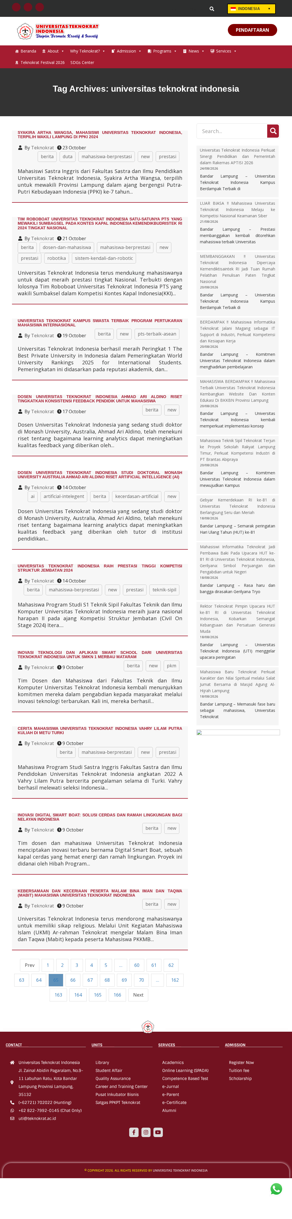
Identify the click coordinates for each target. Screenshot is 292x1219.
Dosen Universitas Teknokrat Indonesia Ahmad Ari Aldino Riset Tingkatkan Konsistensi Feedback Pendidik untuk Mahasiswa (100, 398)
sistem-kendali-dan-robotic (104, 258)
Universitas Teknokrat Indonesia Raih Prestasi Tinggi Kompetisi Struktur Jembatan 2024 (100, 568)
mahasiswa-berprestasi (107, 156)
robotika (56, 258)
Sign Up (197, 9)
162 (175, 980)
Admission (126, 51)
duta (67, 156)
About (53, 51)
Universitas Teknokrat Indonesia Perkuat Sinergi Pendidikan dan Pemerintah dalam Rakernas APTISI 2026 (237, 156)
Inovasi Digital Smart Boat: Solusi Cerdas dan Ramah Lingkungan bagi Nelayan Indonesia (100, 817)
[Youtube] (158, 1132)
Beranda (28, 51)
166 (117, 995)
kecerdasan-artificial (136, 496)
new (145, 156)
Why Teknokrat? (85, 51)
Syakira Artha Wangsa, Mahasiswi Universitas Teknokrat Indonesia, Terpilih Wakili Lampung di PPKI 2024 (100, 134)
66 (73, 980)
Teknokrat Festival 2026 (43, 62)
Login (174, 9)
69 (124, 980)
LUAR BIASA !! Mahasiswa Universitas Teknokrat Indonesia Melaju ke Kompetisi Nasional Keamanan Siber (237, 209)
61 (154, 965)
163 (58, 995)
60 (136, 965)
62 (171, 965)
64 (38, 980)
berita (47, 156)
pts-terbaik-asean (157, 334)
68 (107, 980)
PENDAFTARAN (252, 30)
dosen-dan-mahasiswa (67, 247)
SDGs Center (82, 62)
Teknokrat (42, 147)
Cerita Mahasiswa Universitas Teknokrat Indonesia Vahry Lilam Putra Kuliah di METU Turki (100, 730)
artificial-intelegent (64, 496)
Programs (162, 51)
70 (141, 980)
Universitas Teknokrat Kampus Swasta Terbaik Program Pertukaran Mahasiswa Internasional (100, 322)
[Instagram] (146, 1132)
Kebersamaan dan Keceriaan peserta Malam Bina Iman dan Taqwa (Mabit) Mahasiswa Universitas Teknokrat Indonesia (100, 893)
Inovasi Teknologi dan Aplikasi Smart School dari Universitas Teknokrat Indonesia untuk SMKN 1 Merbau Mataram (100, 654)
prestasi (167, 156)
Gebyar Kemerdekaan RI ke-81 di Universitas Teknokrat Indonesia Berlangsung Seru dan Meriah (237, 506)
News (193, 51)
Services (223, 51)
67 (90, 980)
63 (21, 980)
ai (33, 496)
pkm (171, 665)
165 (98, 995)
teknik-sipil (164, 590)
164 (78, 995)
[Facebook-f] (133, 1132)
